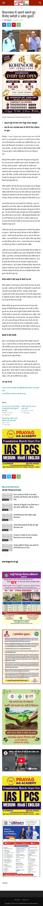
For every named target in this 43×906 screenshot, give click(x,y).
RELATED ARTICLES (10, 487)
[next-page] (6, 555)
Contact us (25, 900)
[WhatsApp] (18, 25)
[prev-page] (3, 555)
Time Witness (8, 20)
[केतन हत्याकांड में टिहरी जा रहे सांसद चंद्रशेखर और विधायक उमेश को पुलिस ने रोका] (7, 497)
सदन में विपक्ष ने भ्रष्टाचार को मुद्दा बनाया (14, 394)
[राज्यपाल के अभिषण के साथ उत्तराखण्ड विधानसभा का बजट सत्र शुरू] (7, 537)
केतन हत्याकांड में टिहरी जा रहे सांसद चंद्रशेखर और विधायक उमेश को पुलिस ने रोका (26, 497)
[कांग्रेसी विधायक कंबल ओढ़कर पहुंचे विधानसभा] (7, 517)
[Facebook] (4, 25)
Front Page (5, 499)
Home (4, 8)
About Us (17, 900)
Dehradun (20, 8)
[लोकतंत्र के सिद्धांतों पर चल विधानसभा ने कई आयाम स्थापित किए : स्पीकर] (7, 507)
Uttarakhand (11, 8)
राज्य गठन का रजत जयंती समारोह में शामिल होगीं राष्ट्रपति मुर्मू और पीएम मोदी (11, 408)
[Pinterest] (14, 25)
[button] (3, 3)
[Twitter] (9, 25)
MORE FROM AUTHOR (11, 490)
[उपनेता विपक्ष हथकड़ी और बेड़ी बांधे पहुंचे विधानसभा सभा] (7, 527)
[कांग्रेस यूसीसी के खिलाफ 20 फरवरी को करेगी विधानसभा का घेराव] (7, 547)
